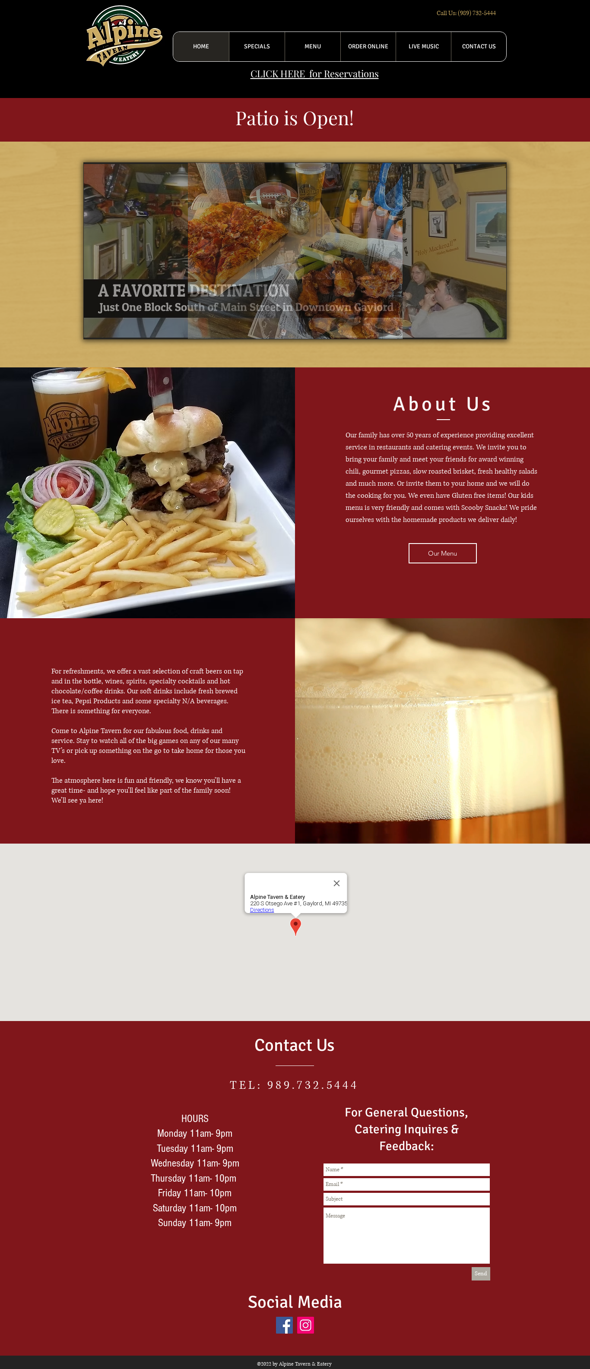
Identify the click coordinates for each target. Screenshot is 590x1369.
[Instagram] (305, 1325)
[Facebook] (284, 1325)
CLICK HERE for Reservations (315, 73)
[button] (295, 251)
